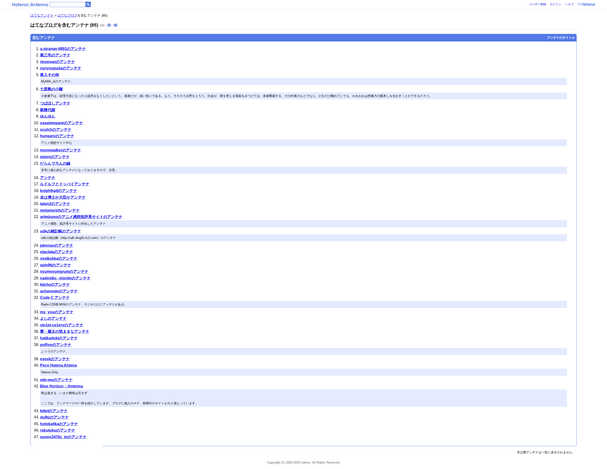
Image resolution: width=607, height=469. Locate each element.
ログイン (555, 4)
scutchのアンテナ (55, 129)
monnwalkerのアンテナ (60, 150)
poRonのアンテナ (55, 345)
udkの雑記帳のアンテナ (60, 231)
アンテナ (47, 178)
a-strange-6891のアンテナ (63, 49)
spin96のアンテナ (55, 265)
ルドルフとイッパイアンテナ (64, 184)
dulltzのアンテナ (54, 417)
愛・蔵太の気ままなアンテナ (64, 331)
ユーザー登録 (537, 4)
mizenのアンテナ (55, 157)
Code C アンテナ (55, 298)
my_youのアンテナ (57, 312)
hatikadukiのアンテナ (59, 338)
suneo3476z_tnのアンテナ (63, 437)
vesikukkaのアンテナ (58, 258)
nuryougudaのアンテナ (60, 68)
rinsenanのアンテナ (57, 62)
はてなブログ (67, 15)
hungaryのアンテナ (57, 136)
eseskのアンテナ (55, 359)
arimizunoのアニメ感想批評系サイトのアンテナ (81, 217)
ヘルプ (569, 4)
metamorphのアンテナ (60, 210)
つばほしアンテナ (55, 103)
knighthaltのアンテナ (58, 191)
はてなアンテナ (42, 15)
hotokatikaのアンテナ (59, 424)
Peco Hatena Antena (58, 365)
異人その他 (49, 75)
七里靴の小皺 (51, 89)
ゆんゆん (47, 116)
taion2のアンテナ (55, 204)
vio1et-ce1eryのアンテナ (61, 325)
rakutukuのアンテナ (57, 430)
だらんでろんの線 (55, 163)
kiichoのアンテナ (55, 284)
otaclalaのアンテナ (56, 252)
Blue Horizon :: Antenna (61, 386)
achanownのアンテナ (59, 291)
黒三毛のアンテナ (55, 55)
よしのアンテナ (53, 318)
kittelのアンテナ (54, 411)
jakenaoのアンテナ (56, 245)
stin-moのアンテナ (56, 380)
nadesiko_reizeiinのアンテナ (65, 278)
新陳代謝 (47, 110)
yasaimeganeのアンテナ (61, 123)
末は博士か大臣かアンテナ (63, 197)
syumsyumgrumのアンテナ (64, 271)
